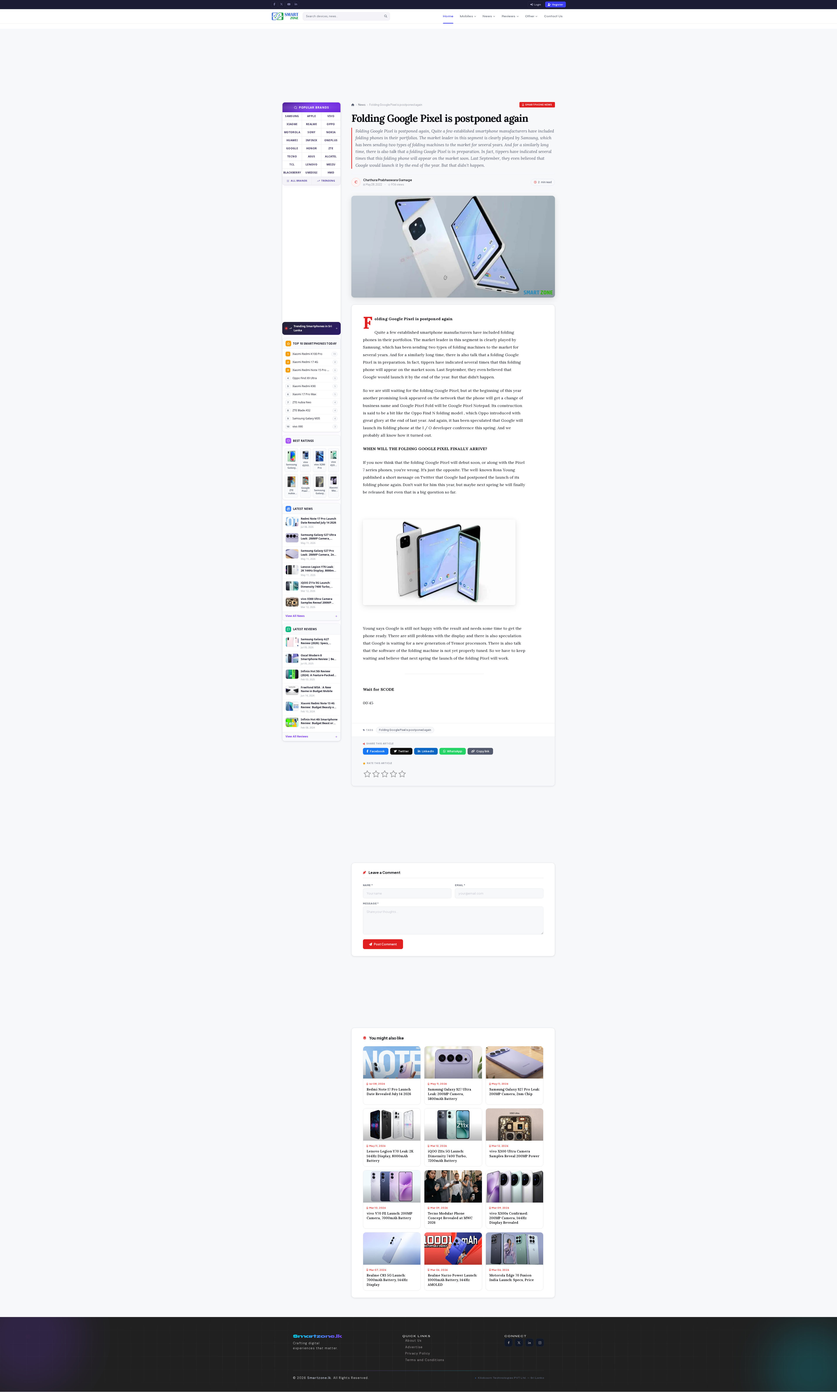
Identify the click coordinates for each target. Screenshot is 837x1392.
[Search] (386, 16)
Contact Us (553, 16)
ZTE (330, 148)
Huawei (292, 140)
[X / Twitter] (281, 4)
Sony (311, 132)
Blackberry (292, 173)
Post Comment (385, 944)
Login (537, 4)
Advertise (414, 1347)
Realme (311, 124)
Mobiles (466, 16)
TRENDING (328, 180)
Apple (311, 116)
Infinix (311, 140)
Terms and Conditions (424, 1360)
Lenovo (311, 165)
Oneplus (331, 140)
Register (557, 4)
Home (448, 16)
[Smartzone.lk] (285, 16)
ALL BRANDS (299, 180)
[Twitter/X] (519, 1343)
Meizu (331, 165)
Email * (460, 885)
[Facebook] (274, 4)
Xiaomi (292, 124)
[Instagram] (540, 1343)
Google (292, 148)
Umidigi (311, 173)
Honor (311, 148)
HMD (331, 173)
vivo (330, 116)
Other (529, 16)
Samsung (292, 116)
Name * (368, 885)
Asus (311, 156)
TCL (291, 165)
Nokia (331, 132)
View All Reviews (297, 736)
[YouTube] (289, 4)
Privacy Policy (417, 1354)
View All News (295, 616)
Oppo (331, 124)
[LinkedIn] (296, 4)
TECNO (292, 156)
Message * (371, 903)
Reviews (508, 16)
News (487, 16)
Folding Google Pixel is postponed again (405, 730)
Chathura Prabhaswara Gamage (387, 180)
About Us (413, 1341)
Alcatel (331, 156)
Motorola (292, 132)
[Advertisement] (148, 59)
